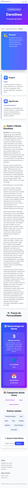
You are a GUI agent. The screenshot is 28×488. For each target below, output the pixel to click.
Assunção (14, 429)
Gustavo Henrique (10, 416)
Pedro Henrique (18, 425)
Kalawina (7, 425)
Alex (13, 420)
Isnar (21, 416)
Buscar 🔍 (19, 443)
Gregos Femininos (14, 404)
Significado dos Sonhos (6, 463)
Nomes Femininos (10, 400)
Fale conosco (4, 477)
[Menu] (26, 2)
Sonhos (3, 29)
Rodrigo (21, 420)
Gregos (21, 400)
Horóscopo (3, 469)
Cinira (6, 420)
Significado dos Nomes (11, 29)
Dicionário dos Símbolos (6, 467)
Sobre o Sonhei (4, 475)
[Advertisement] (14, 57)
